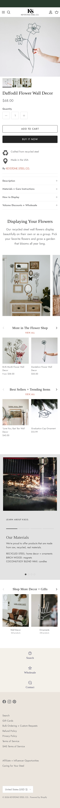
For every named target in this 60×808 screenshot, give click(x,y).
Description (8, 181)
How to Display (10, 197)
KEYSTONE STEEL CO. (18, 168)
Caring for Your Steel (13, 766)
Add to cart (30, 129)
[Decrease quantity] (6, 115)
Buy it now (30, 139)
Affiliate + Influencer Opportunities (20, 760)
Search (6, 715)
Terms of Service (10, 741)
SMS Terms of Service (13, 746)
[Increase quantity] (24, 115)
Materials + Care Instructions (18, 189)
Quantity (7, 109)
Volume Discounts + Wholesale (19, 205)
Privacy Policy (9, 736)
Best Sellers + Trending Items (30, 389)
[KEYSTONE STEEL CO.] (30, 12)
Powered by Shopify (38, 797)
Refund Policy (9, 731)
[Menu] (3, 12)
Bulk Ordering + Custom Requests (19, 726)
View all (30, 332)
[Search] (10, 12)
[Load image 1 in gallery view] (30, 47)
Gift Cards (7, 720)
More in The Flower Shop (30, 328)
